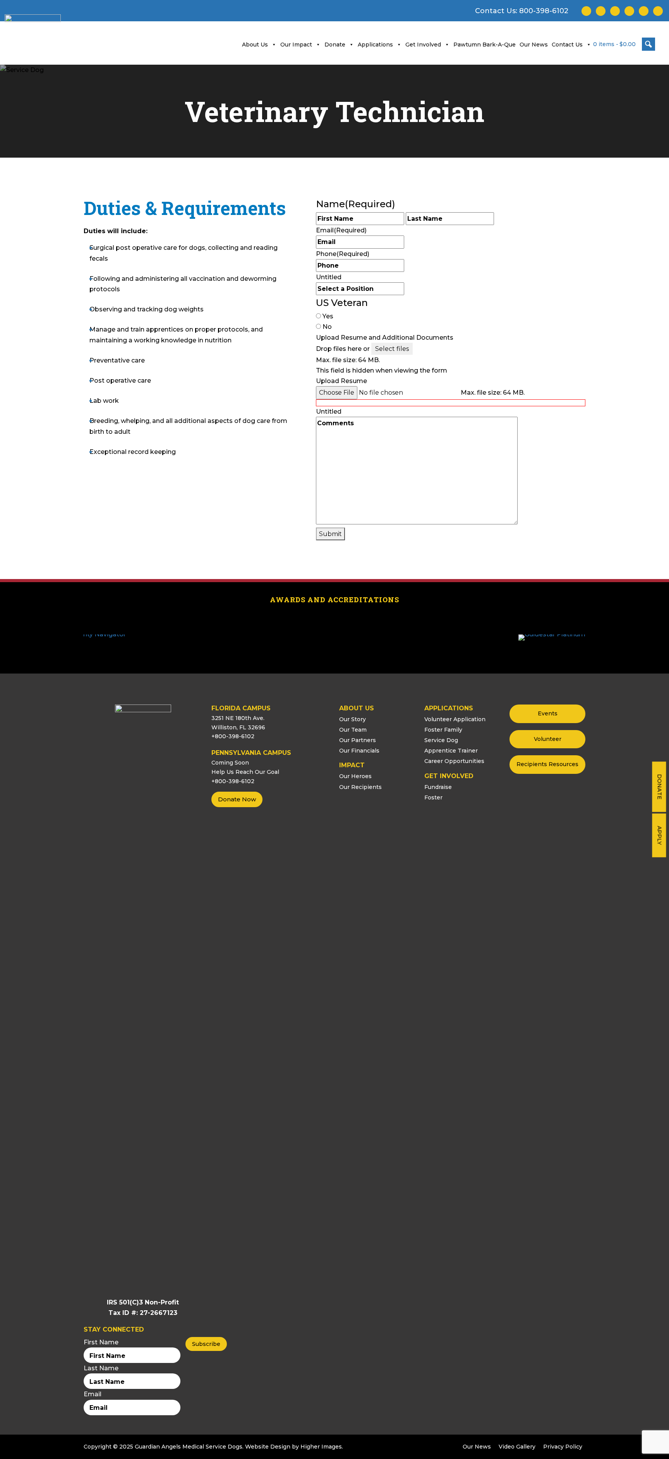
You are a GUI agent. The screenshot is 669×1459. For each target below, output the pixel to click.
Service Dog (441, 740)
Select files (392, 348)
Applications (375, 44)
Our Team (353, 729)
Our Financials (359, 750)
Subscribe (206, 1343)
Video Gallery (517, 1446)
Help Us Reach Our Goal (245, 771)
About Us (255, 44)
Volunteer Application (454, 719)
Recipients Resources (547, 764)
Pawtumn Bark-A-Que (484, 44)
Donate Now (237, 799)
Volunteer (547, 739)
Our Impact (296, 44)
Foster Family (443, 729)
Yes (327, 316)
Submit (330, 534)
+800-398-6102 (232, 736)
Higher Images (321, 1446)
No (327, 326)
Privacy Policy (562, 1446)
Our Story (352, 719)
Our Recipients (360, 787)
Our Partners (357, 740)
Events (548, 713)
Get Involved (423, 44)
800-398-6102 (543, 11)
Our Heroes (355, 776)
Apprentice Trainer (451, 750)
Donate (659, 786)
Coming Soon (230, 762)
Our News (534, 44)
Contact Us (567, 44)
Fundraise (438, 787)
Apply (659, 835)
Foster (433, 797)
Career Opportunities (454, 761)
